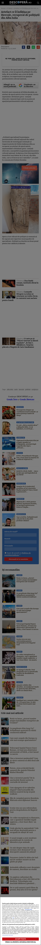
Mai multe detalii (28, 909)
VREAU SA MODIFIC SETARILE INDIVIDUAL (20, 942)
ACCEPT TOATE (20, 939)
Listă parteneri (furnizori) (7, 935)
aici (13, 917)
